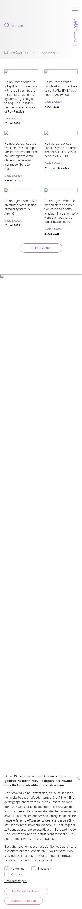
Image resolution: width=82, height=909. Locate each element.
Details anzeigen (15, 881)
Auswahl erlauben (23, 900)
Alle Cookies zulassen (26, 891)
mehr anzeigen (41, 247)
